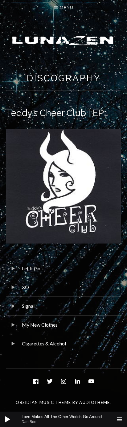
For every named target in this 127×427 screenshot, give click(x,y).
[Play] (8, 419)
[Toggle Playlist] (119, 419)
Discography (63, 78)
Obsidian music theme (43, 402)
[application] (63, 419)
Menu (66, 7)
